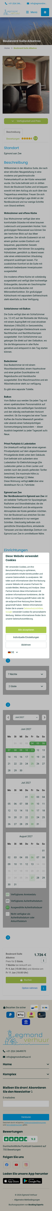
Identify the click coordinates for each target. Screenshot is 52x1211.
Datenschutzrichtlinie (33, 608)
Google (9, 612)
